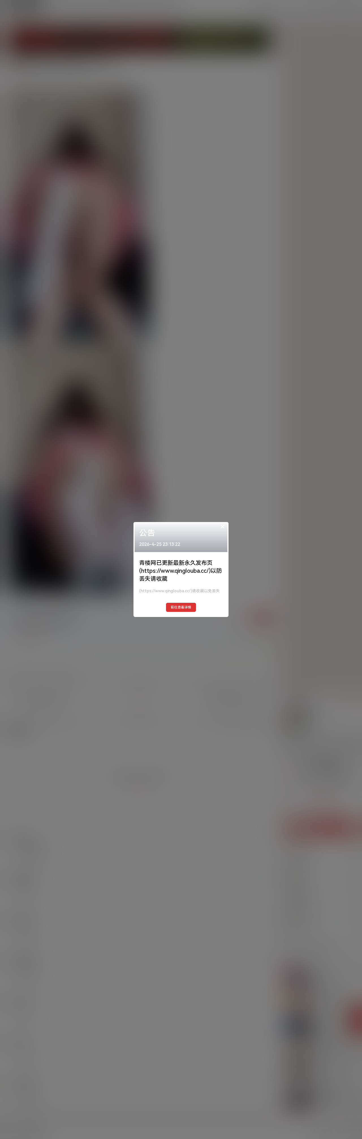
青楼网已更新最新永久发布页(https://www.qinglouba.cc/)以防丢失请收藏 (180, 570)
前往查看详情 (181, 607)
